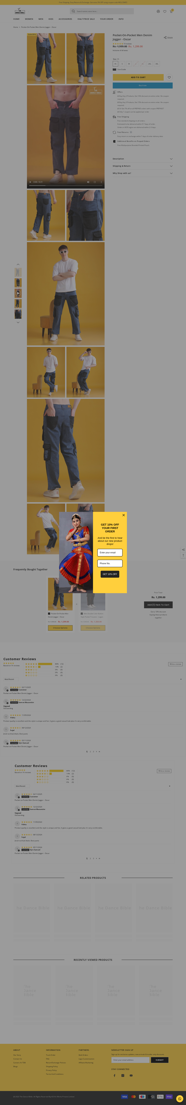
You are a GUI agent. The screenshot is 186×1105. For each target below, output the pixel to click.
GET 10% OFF (110, 574)
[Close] (123, 515)
